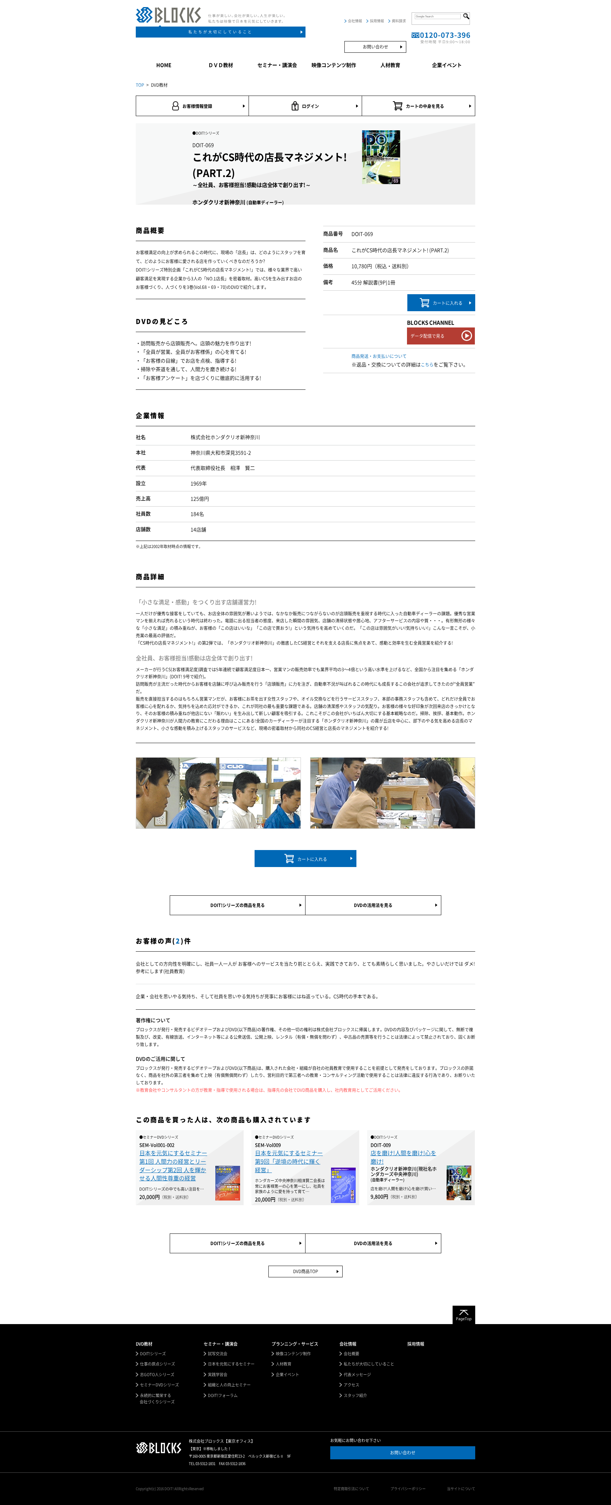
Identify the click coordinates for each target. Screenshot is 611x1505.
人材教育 (390, 65)
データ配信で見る (427, 336)
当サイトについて (461, 1488)
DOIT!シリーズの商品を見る (237, 905)
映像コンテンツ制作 (334, 65)
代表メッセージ (357, 1374)
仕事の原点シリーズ (157, 1364)
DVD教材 (144, 1344)
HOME (163, 65)
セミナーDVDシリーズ (159, 1385)
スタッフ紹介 (355, 1395)
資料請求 (399, 21)
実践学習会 (217, 1374)
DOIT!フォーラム (223, 1395)
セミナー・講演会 (277, 65)
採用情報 (377, 21)
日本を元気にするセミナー (231, 1364)
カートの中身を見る (425, 106)
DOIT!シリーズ (153, 1354)
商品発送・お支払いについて (379, 356)
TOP (140, 85)
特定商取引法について (351, 1488)
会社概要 (351, 1354)
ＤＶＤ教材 (220, 65)
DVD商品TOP (305, 1271)
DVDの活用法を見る (373, 905)
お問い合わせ (375, 47)
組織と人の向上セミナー (229, 1385)
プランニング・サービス (295, 1344)
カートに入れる (447, 303)
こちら (427, 365)
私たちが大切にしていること (220, 32)
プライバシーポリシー (408, 1488)
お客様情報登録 (197, 106)
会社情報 (355, 21)
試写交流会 (217, 1354)
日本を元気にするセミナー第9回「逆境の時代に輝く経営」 (289, 1161)
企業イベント (447, 65)
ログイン (310, 106)
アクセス (351, 1385)
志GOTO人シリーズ (157, 1374)
